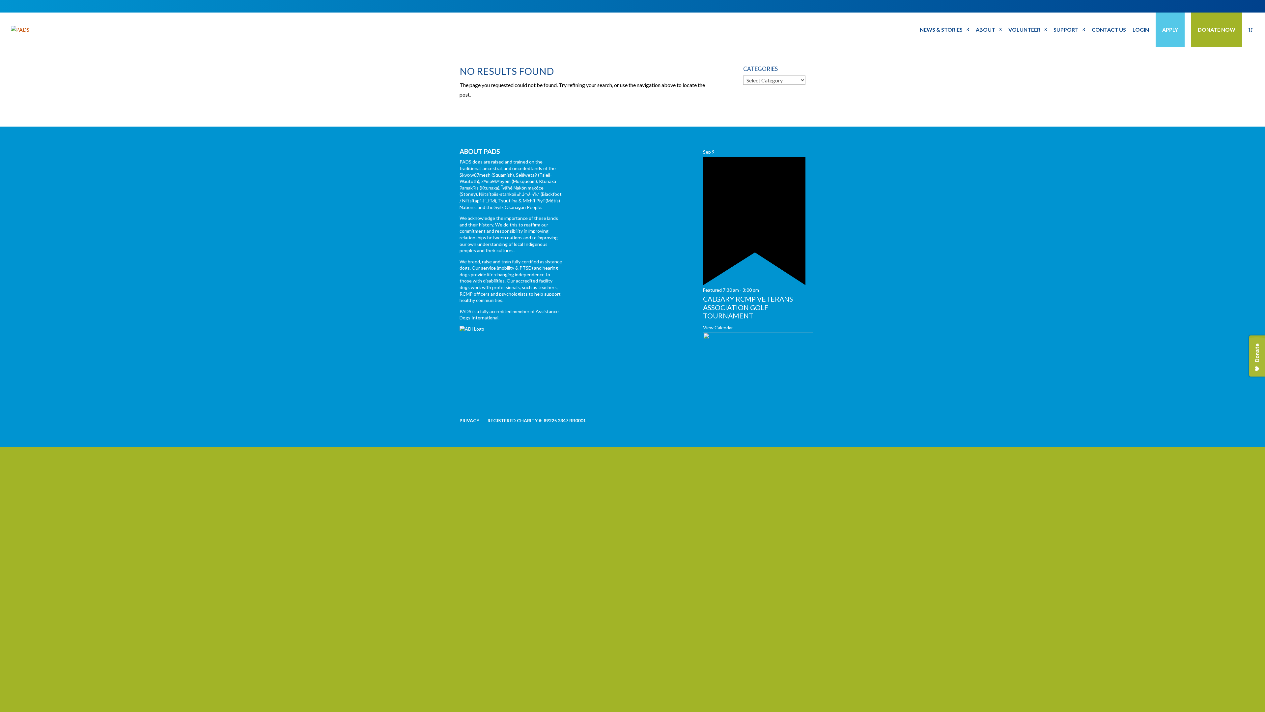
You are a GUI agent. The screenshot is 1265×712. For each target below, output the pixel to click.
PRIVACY (469, 420)
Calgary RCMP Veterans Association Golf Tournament (748, 307)
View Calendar (718, 327)
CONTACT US (1109, 30)
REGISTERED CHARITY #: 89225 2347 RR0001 (537, 420)
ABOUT (985, 30)
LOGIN (1141, 30)
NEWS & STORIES (941, 30)
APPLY (1170, 29)
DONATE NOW (1216, 29)
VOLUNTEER (1024, 30)
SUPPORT (1066, 30)
